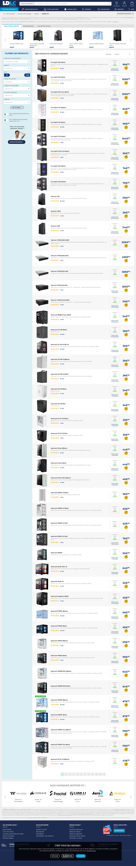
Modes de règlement (75, 834)
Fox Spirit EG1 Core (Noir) (60, 92)
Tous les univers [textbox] (27, 3)
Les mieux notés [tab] (43, 26)
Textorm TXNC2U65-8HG (60, 256)
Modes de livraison (75, 831)
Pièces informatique (24, 14)
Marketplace (40, 834)
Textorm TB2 (55, 226)
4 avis (62, 215)
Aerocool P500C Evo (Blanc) (61, 730)
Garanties (72, 836)
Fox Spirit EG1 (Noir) (58, 77)
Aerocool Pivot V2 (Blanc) (60, 759)
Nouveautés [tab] (28, 26)
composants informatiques (70, 19)
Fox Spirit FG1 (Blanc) (58, 107)
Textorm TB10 (56, 211)
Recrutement (40, 831)
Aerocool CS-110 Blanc (59, 389)
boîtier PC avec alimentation (65, 815)
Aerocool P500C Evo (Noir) (60, 744)
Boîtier (37, 14)
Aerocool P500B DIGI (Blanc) (61, 671)
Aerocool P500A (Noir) (59, 655)
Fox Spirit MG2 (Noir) (58, 182)
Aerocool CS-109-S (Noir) (59, 374)
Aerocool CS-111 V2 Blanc (59, 418)
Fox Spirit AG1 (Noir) (58, 62)
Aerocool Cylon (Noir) (58, 463)
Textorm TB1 (55, 196)
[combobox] (27, 4)
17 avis (62, 364)
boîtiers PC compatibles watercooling (83, 813)
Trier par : (109, 54)
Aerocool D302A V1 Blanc (60, 508)
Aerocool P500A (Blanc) (59, 641)
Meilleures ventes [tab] (11, 26)
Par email (120, 830)
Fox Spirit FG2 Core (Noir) (60, 151)
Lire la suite (115, 21)
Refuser (55, 856)
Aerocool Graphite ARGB (59, 596)
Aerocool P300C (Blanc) (59, 611)
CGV (4, 831)
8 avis (62, 68)
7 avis (62, 230)
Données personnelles (10, 834)
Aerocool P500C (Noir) (59, 715)
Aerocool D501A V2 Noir (59, 536)
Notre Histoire (7, 829)
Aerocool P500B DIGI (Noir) (60, 686)
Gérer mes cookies (8, 836)
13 (100, 774)
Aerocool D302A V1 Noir (59, 523)
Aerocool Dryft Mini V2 (59, 567)
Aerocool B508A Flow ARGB (61, 315)
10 (96, 774)
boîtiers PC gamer (120, 809)
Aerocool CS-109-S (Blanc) (60, 359)
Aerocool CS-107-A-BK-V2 (60, 344)
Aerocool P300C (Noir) (59, 626)
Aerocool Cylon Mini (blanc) (61, 478)
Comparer (39, 71)
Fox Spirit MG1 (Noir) (58, 166)
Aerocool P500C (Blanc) (59, 700)
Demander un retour (75, 838)
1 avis (61, 142)
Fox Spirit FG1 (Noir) (58, 122)
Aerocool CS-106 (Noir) (59, 330)
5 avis (62, 172)
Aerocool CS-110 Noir (58, 404)
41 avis (62, 467)
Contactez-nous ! (16, 142)
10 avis (62, 112)
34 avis (62, 201)
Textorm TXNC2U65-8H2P (60, 240)
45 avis (62, 615)
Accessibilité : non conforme (45, 836)
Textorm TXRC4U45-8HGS (60, 300)
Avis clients (10, 831)
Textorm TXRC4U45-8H (59, 285)
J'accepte (80, 856)
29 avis (62, 334)
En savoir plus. (91, 851)
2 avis (62, 83)
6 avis (62, 452)
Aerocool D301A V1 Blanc (59, 492)
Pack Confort (81, 836)
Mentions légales (8, 838)
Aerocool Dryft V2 (57, 581)
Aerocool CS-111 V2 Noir (59, 433)
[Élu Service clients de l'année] (107, 833)
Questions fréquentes (76, 829)
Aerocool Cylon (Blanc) (59, 448)
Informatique (10, 14)
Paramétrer (67, 856)
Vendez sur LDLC (41, 829)
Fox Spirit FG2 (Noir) (58, 136)
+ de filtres (15, 107)
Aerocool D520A (56, 553)
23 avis (62, 349)
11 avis (62, 393)
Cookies (21, 834)
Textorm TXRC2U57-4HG (59, 271)
